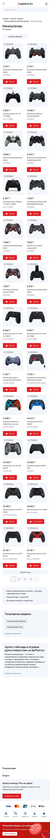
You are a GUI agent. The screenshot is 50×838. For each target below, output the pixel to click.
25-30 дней (37, 521)
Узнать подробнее (10, 834)
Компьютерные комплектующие (16, 21)
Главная (5, 19)
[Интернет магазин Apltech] (25, 4)
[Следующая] (36, 579)
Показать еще (25, 572)
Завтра (11, 81)
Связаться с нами (12, 796)
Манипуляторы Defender (16, 621)
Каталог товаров (16, 19)
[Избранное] (20, 45)
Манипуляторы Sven (15, 627)
